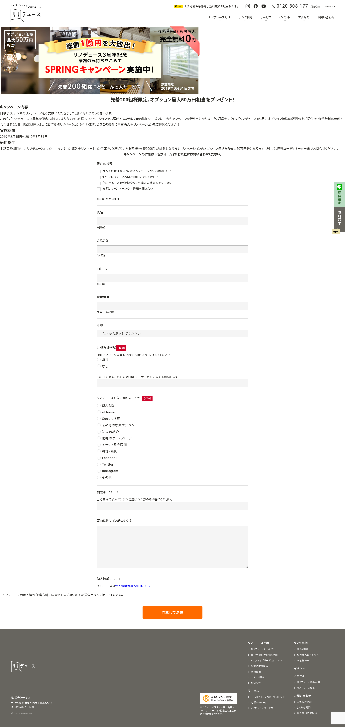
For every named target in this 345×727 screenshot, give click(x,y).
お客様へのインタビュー (310, 655)
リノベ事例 (245, 17)
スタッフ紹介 (258, 677)
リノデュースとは (219, 17)
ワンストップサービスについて (267, 660)
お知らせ (256, 683)
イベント (285, 17)
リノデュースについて (262, 649)
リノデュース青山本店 (308, 682)
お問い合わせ (326, 17)
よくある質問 (304, 707)
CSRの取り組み (259, 666)
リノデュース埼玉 (306, 688)
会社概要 (256, 671)
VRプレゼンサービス (262, 708)
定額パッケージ (259, 702)
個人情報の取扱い (307, 713)
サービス (266, 17)
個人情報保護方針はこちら (132, 586)
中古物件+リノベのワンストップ (268, 697)
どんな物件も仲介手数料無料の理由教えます (212, 6)
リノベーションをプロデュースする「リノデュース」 (25, 13)
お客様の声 (303, 660)
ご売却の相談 (304, 702)
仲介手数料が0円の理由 (264, 655)
